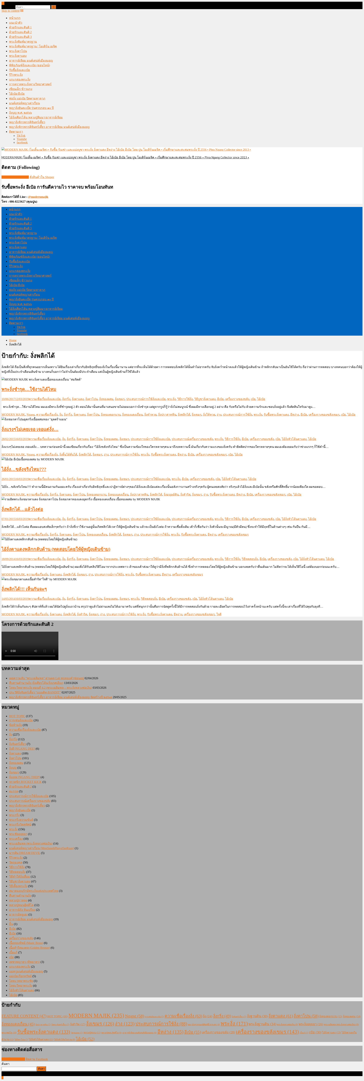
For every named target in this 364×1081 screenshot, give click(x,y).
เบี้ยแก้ (13, 952)
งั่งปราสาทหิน (167, 414)
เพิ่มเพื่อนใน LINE (13, 1059)
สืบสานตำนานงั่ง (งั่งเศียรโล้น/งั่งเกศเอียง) (36, 683)
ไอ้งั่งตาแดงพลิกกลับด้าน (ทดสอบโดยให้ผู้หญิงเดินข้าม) (56, 549)
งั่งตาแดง (78, 399)
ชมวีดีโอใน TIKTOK (15, 177)
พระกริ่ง (14, 815)
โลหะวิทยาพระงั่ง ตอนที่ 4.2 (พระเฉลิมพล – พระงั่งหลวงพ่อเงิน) (50, 687)
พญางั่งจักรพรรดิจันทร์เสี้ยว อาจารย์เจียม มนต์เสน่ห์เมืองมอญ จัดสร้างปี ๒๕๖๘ (60, 697)
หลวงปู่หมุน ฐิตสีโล (111, 1033)
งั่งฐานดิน (257, 1016)
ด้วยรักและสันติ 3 (20, 36)
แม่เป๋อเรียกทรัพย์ (20, 976)
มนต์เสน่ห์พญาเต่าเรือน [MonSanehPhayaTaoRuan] (41, 848)
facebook (22, 142)
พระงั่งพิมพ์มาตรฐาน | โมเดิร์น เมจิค (33, 46)
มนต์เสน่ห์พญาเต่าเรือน (24, 103)
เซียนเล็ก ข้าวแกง (20, 89)
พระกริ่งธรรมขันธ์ (21, 819)
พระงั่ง (171, 399)
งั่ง (60, 414)
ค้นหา (5, 1063)
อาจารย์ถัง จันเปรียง (22, 909)
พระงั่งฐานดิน (262, 1024)
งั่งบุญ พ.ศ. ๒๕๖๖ (20, 112)
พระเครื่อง (16, 838)
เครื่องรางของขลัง (237, 399)
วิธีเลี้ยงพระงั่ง (18, 886)
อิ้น (11, 924)
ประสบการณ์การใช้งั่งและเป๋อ (146, 399)
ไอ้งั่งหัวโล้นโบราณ (64, 1039)
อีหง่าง (294, 414)
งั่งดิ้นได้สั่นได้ (68, 454)
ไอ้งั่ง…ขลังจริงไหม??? (24, 469)
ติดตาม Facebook (37, 1059)
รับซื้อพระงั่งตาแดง (276, 414)
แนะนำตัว (15, 22)
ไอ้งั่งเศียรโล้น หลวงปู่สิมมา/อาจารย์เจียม (36, 117)
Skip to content (11, 10)
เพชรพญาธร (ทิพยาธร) (24, 962)
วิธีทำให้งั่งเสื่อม (19, 876)
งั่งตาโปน (91, 399)
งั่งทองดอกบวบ (111, 414)
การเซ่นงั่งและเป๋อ (21, 720)
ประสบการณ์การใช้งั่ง (237, 414)
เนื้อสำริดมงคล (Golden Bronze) (29, 947)
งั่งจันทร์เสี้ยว (17, 744)
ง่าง (219, 414)
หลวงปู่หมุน (91, 1032)
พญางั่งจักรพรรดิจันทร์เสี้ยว (27, 122)
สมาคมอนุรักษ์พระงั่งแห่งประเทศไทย (33, 890)
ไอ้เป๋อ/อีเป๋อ (17, 93)
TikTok (21, 135)
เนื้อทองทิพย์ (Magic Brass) (26, 943)
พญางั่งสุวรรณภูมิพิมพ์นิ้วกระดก (204, 1024)
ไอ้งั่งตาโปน (21, 1040)
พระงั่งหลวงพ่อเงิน (287, 1024)
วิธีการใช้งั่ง (185, 399)
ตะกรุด (13, 791)
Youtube (22, 139)
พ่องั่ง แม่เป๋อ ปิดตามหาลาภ (27, 98)
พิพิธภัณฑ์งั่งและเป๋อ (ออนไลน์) (29, 65)
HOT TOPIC (17, 716)
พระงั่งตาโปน (18, 51)
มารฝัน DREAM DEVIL (24, 853)
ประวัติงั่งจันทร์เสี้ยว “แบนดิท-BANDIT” (35, 692)
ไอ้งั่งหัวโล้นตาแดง (294, 439)
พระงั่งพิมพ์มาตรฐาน (23, 41)
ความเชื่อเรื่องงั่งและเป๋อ (45, 399)
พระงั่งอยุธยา (311, 1024)
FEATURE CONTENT (24, 1016)
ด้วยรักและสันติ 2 (20, 32)
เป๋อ (253, 399)
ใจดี (218, 614)
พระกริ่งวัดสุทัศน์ (20, 824)
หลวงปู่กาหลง (18, 900)
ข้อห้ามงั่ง (15, 725)
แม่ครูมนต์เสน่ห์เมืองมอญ (26, 971)
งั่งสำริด (185, 494)
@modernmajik (38, 196)
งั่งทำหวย (150, 414)
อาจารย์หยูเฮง (18, 914)
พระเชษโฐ (9, 1032)
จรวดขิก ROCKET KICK (25, 781)
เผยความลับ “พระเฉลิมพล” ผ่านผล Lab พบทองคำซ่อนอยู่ (46, 678)
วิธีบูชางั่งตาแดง (205, 399)
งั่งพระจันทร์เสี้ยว (60, 1025)
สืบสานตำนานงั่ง (20, 895)
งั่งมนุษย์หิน (171, 494)
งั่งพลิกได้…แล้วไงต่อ (22, 509)
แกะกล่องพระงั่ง (19, 79)
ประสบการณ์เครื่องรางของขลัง (192, 439)
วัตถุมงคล (15, 862)
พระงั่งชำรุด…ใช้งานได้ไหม (29, 389)
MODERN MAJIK (13, 414)
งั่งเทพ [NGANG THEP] (24, 777)
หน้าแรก (14, 18)
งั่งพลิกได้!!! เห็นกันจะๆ (24, 589)
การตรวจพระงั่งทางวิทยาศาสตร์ (30, 84)
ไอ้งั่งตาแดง (331, 1032)
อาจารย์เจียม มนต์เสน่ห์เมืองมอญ (31, 60)
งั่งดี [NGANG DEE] (22, 748)
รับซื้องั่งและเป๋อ (19, 70)
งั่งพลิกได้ (184, 414)
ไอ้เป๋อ (261, 399)
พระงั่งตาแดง (18, 55)
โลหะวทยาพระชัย (21, 980)
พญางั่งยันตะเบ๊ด (20, 810)
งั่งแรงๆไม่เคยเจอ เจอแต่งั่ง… (30, 429)
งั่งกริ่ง (66, 399)
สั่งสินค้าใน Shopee (42, 177)
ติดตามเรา (16, 131)
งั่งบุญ (13, 767)
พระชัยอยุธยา (18, 834)
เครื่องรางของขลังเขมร (324, 414)
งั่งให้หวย (209, 414)
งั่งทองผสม (106, 399)
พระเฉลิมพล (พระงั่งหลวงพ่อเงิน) (31, 843)
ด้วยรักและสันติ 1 (20, 27)
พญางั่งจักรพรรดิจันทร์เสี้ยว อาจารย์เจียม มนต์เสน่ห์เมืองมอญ (49, 126)
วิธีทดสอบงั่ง (250, 559)
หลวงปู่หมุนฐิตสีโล (21, 905)
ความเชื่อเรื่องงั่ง (47, 414)
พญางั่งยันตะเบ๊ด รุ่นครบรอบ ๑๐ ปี (31, 108)
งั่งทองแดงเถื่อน (132, 414)
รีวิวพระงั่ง (16, 74)
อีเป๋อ (220, 399)
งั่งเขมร (120, 399)
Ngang (31, 414)
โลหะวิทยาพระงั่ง (20, 985)
